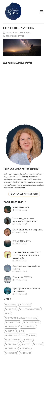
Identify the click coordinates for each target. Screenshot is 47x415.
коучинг (29, 340)
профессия (26, 348)
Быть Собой (26, 305)
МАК (9, 313)
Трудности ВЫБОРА (22, 277)
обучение (38, 344)
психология (12, 353)
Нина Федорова (25, 33)
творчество (26, 353)
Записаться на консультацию (25, 194)
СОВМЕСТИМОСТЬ (22, 241)
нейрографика (13, 344)
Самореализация (29, 327)
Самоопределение (32, 322)
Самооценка (12, 327)
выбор (33, 335)
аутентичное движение (16, 335)
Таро (22, 331)
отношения (12, 348)
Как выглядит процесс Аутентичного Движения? (25, 220)
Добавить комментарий (15, 36)
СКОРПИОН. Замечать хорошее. (28, 229)
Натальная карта (14, 322)
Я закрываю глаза (21, 207)
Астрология (12, 305)
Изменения (12, 309)
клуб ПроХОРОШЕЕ (14, 340)
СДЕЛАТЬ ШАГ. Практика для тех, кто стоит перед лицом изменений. (27, 255)
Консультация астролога (31, 309)
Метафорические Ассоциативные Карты (22, 318)
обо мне (27, 344)
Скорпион (11, 331)
